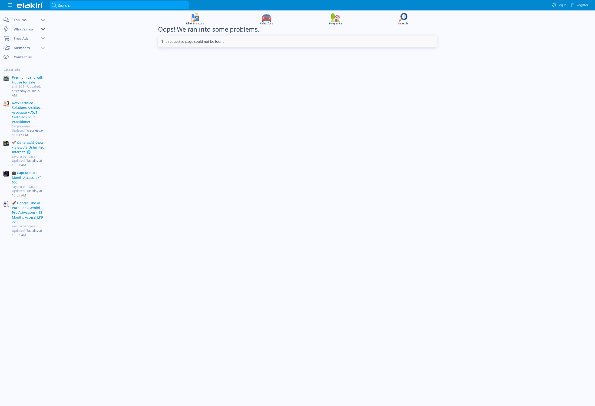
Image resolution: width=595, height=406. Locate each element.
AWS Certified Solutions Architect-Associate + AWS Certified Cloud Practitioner (27, 112)
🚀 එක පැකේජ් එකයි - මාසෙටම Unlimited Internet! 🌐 (28, 147)
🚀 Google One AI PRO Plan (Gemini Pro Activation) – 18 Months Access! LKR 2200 (27, 212)
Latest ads (11, 70)
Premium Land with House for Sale (27, 79)
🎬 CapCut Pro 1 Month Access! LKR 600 (27, 177)
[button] (10, 5)
